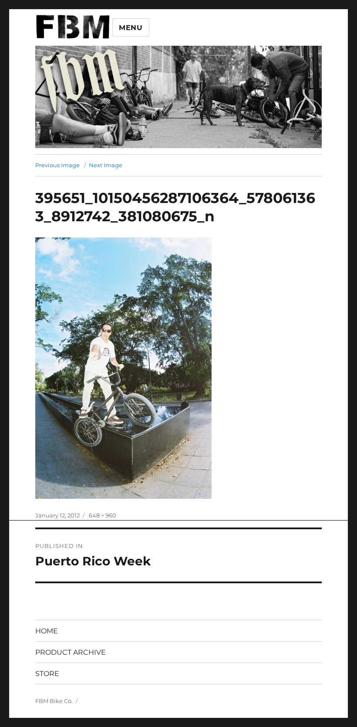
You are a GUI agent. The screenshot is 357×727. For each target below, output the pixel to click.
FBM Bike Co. (54, 700)
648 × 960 (102, 515)
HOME (46, 631)
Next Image (105, 165)
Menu (131, 28)
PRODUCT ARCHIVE (70, 652)
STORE (47, 674)
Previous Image (57, 165)
